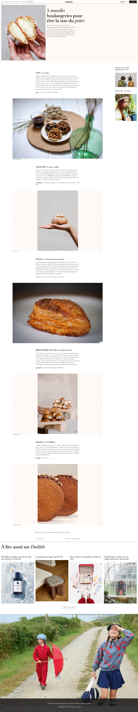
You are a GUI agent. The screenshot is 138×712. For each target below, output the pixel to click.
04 (101, 159)
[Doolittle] (69, 2)
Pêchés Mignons (30, 1)
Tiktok (125, 1)
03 (100, 159)
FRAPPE (38, 458)
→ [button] (101, 130)
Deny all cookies (71, 706)
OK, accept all (62, 706)
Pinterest (123, 1)
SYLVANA (39, 367)
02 (98, 159)
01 (97, 159)
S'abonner (133, 1)
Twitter (78, 538)
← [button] (14, 130)
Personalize (78, 706)
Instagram (120, 1)
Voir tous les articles (69, 607)
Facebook (122, 1)
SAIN (37, 92)
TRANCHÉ (39, 182)
